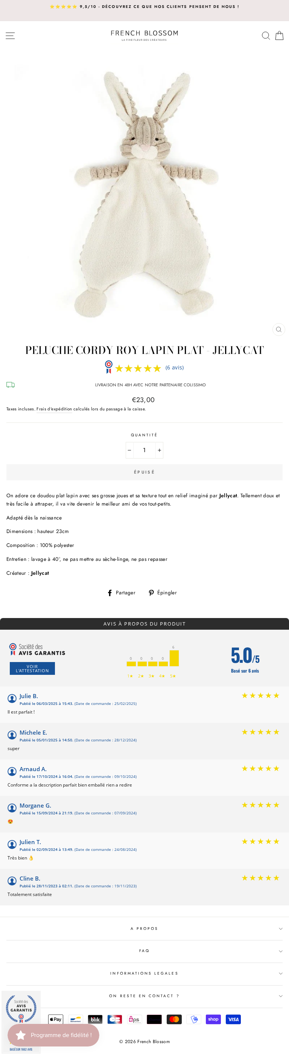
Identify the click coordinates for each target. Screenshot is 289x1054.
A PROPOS (144, 928)
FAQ (144, 951)
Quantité (144, 435)
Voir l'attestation (32, 668)
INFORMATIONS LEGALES (144, 973)
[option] (144, 7)
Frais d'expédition (54, 409)
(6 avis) (175, 367)
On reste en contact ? (144, 996)
